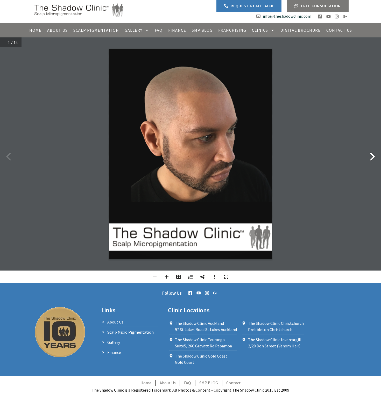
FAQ (159, 30)
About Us (57, 30)
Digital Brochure (300, 30)
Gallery (133, 30)
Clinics (260, 30)
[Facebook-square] (319, 16)
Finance (177, 30)
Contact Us (339, 30)
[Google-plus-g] (345, 16)
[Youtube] (328, 16)
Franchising (232, 30)
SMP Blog (202, 30)
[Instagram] (336, 16)
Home (35, 30)
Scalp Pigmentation (96, 30)
